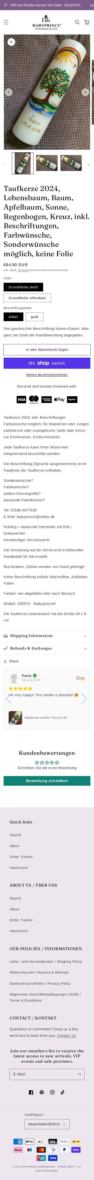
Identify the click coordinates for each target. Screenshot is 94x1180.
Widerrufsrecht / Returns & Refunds (39, 972)
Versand (23, 270)
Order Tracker (21, 857)
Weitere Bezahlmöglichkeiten (47, 374)
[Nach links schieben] (9, 92)
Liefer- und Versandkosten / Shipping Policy (46, 961)
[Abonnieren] (79, 1074)
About (14, 846)
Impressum (19, 867)
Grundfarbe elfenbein (27, 298)
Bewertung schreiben (47, 781)
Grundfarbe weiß (23, 287)
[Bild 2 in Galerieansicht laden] (47, 163)
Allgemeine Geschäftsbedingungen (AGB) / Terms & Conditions (45, 997)
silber (13, 317)
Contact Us (66, 1035)
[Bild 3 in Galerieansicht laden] (71, 163)
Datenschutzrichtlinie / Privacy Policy (40, 983)
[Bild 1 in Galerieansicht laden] (23, 163)
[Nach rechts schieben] (85, 92)
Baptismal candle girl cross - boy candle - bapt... (55, 717)
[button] (6, 22)
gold (34, 317)
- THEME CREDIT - (66, 1167)
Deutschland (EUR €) (44, 1124)
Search (15, 835)
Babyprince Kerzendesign (38, 1167)
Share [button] (14, 661)
